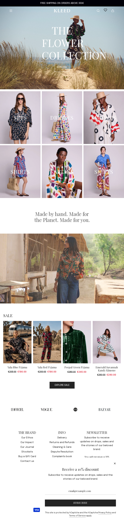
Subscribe (80, 502)
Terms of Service (77, 516)
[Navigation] (10, 10)
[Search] (98, 10)
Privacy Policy (105, 513)
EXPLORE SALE (62, 385)
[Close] (114, 463)
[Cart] (112, 10)
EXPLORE (62, 67)
